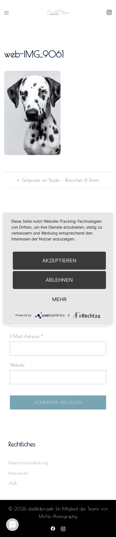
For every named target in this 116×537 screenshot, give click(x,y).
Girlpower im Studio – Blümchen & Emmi (60, 180)
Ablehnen (59, 280)
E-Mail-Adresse (26, 336)
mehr (59, 299)
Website (17, 364)
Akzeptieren (59, 260)
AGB (12, 483)
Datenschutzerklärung (28, 462)
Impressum (18, 472)
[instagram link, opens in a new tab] (109, 12)
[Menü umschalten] (6, 12)
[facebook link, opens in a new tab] (53, 528)
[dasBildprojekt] (58, 12)
